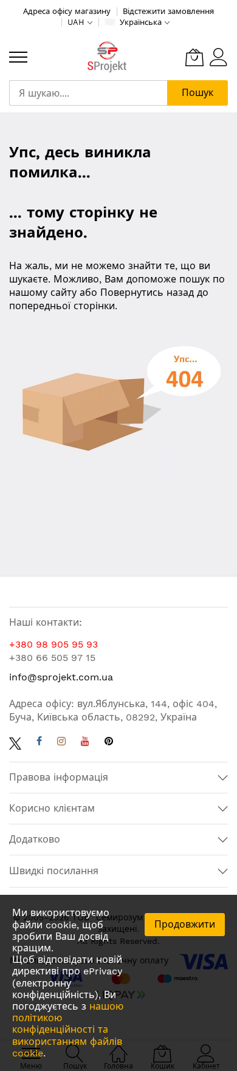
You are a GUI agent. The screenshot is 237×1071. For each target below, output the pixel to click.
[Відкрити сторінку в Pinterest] (109, 742)
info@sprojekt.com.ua (61, 677)
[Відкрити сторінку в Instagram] (61, 742)
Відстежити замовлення (168, 11)
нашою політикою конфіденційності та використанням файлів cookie (67, 1030)
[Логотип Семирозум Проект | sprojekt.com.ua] (107, 57)
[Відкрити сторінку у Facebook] (39, 742)
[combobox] (88, 93)
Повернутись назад (147, 292)
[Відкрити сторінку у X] (15, 742)
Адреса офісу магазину (67, 11)
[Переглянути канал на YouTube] (85, 742)
